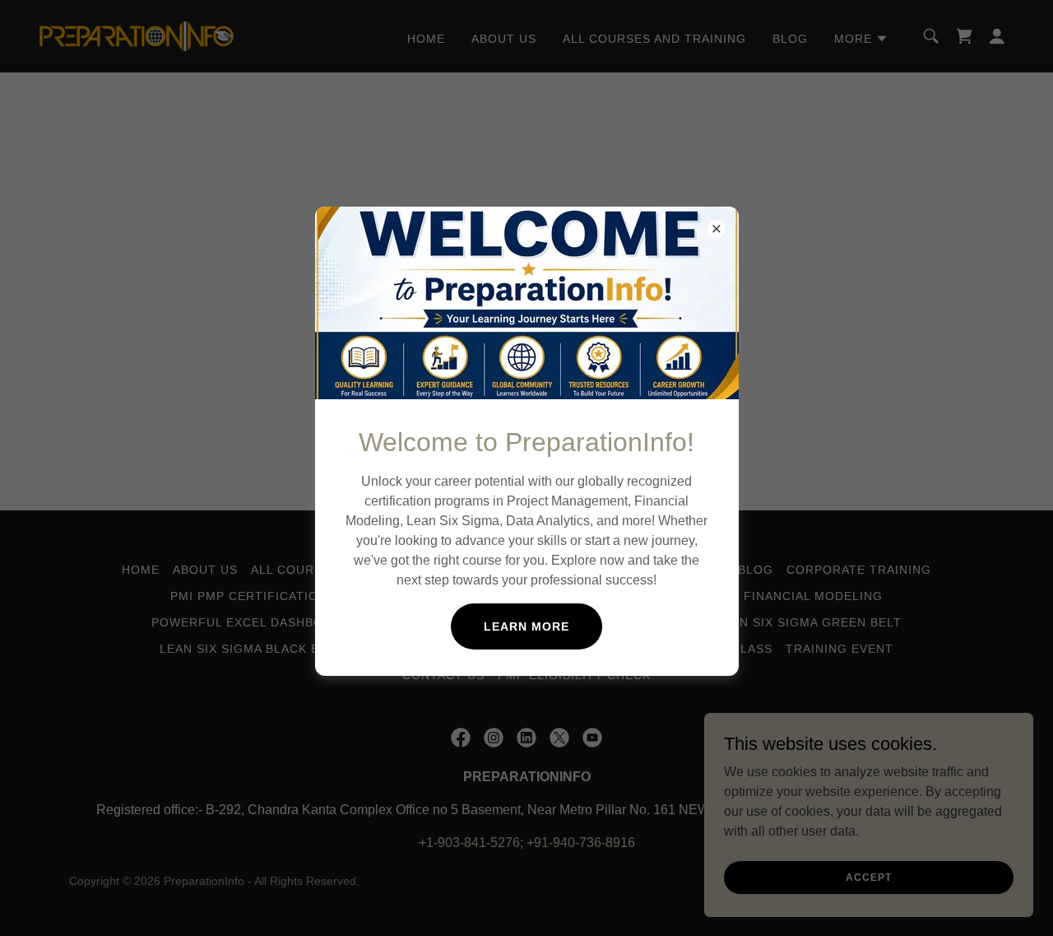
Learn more (526, 626)
